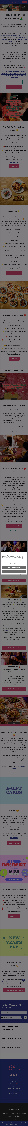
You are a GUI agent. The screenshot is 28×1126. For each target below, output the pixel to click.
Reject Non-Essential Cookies (14, 567)
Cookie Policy (12, 559)
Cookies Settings (14, 563)
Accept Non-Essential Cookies (14, 571)
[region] (14, 563)
